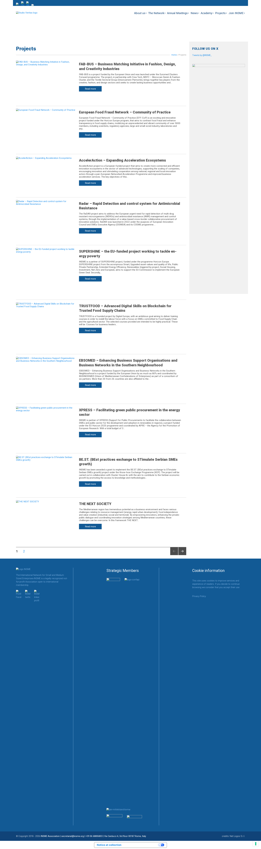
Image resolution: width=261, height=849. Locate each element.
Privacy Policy (199, 596)
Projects (220, 13)
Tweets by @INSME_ (202, 55)
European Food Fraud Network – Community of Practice (125, 112)
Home (174, 55)
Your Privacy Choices (141, 844)
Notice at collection (109, 844)
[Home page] (26, 12)
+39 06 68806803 (94, 836)
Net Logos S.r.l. (237, 836)
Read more (90, 88)
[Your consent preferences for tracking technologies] (256, 844)
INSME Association (50, 836)
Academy (206, 13)
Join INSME (236, 13)
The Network (156, 13)
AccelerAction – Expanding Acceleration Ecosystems (122, 160)
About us (139, 13)
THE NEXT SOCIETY (95, 504)
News (194, 13)
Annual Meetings (177, 13)
